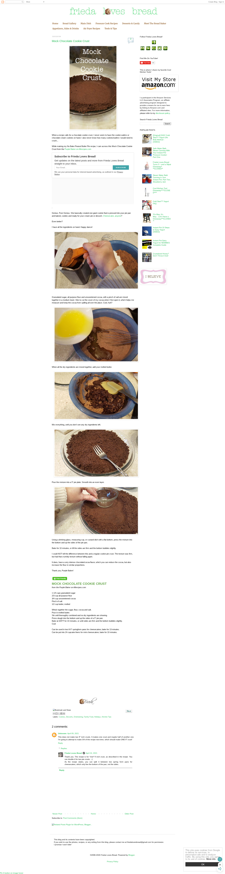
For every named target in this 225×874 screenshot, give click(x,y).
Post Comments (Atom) (72, 818)
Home (55, 23)
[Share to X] (59, 713)
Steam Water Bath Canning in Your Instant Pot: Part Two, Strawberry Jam (162, 178)
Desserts (69, 717)
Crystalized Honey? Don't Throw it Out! (161, 255)
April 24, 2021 (91, 753)
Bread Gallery (69, 23)
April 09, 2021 (73, 733)
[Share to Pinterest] (64, 713)
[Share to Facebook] (61, 713)
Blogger (131, 855)
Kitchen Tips (106, 717)
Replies (64, 748)
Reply (60, 743)
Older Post (129, 814)
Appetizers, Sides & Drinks (65, 28)
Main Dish (86, 23)
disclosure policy (163, 113)
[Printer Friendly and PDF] (60, 580)
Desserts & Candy (131, 23)
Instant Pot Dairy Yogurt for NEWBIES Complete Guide (161, 242)
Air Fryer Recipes (91, 28)
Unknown (62, 733)
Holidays (97, 717)
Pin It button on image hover (11, 873)
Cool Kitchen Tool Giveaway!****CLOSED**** (161, 190)
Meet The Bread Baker (155, 23)
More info (210, 858)
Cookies (62, 717)
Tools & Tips (111, 28)
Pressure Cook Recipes (107, 23)
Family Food (88, 717)
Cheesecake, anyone (112, 216)
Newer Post (57, 814)
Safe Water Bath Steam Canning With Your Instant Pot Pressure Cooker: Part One (161, 152)
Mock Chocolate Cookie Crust (70, 41)
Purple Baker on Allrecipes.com (78, 149)
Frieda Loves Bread (73, 753)
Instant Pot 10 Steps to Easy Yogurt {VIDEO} (161, 229)
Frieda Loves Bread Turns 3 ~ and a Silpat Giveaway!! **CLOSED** (162, 165)
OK (202, 864)
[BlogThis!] (56, 713)
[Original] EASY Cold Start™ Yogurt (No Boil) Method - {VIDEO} (161, 138)
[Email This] (54, 713)
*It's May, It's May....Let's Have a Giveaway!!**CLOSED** (162, 217)
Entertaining (78, 717)
